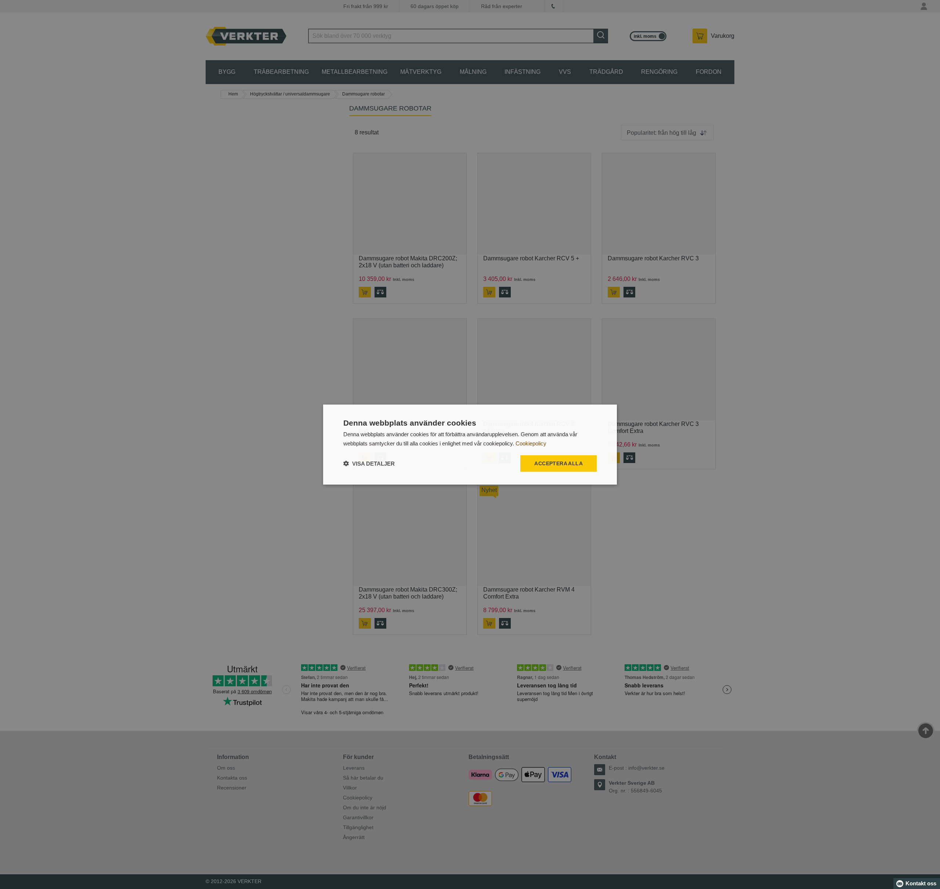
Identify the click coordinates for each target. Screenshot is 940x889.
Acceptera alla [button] (558, 463)
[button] (369, 463)
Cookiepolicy (531, 443)
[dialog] (470, 444)
